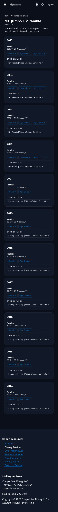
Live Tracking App (14, 450)
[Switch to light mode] (42, 4)
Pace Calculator (13, 458)
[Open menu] (5, 4)
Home (7, 16)
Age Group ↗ (39, 53)
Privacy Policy (12, 461)
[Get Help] (37, 4)
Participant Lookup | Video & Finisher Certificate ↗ (28, 201)
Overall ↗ (12, 53)
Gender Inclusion (14, 454)
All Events (10, 443)
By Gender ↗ (25, 53)
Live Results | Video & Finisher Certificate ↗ (25, 63)
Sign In (51, 4)
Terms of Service (13, 465)
